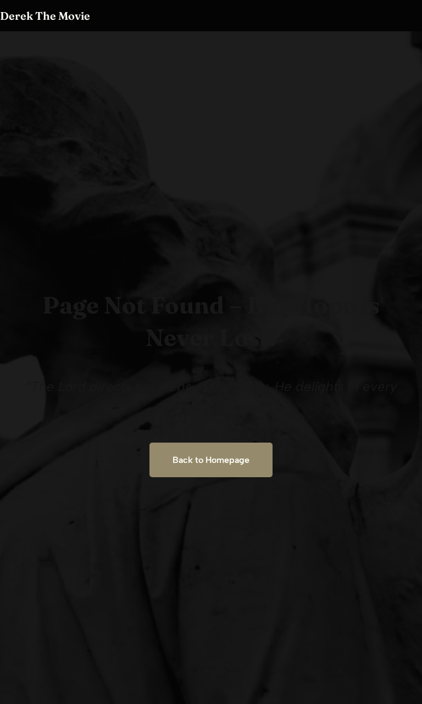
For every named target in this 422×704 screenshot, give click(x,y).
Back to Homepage (211, 460)
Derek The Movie (45, 16)
